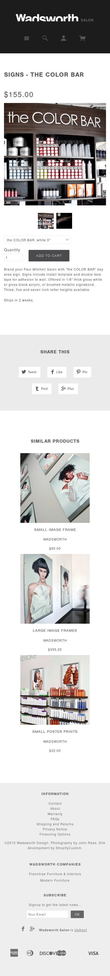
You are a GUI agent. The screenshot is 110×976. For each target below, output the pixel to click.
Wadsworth (55, 539)
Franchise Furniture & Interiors (55, 873)
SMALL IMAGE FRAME (55, 529)
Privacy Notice (55, 829)
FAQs (55, 818)
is (63, 929)
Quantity (12, 249)
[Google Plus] (32, 928)
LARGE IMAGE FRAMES (55, 630)
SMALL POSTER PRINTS (55, 731)
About (55, 808)
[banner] (55, 15)
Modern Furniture (55, 880)
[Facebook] (23, 928)
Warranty (55, 813)
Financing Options (55, 834)
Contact (55, 803)
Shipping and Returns (55, 824)
